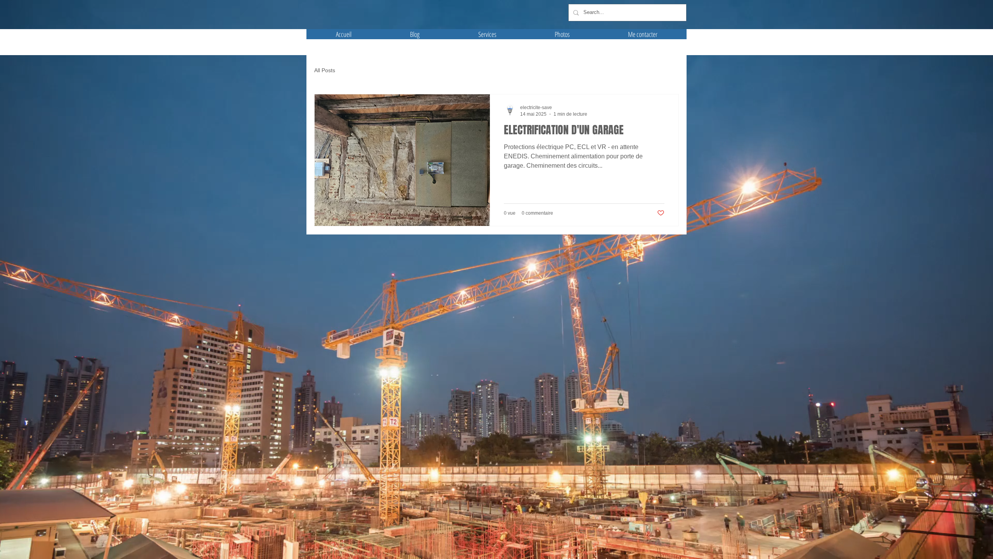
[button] (562, 34)
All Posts (324, 70)
